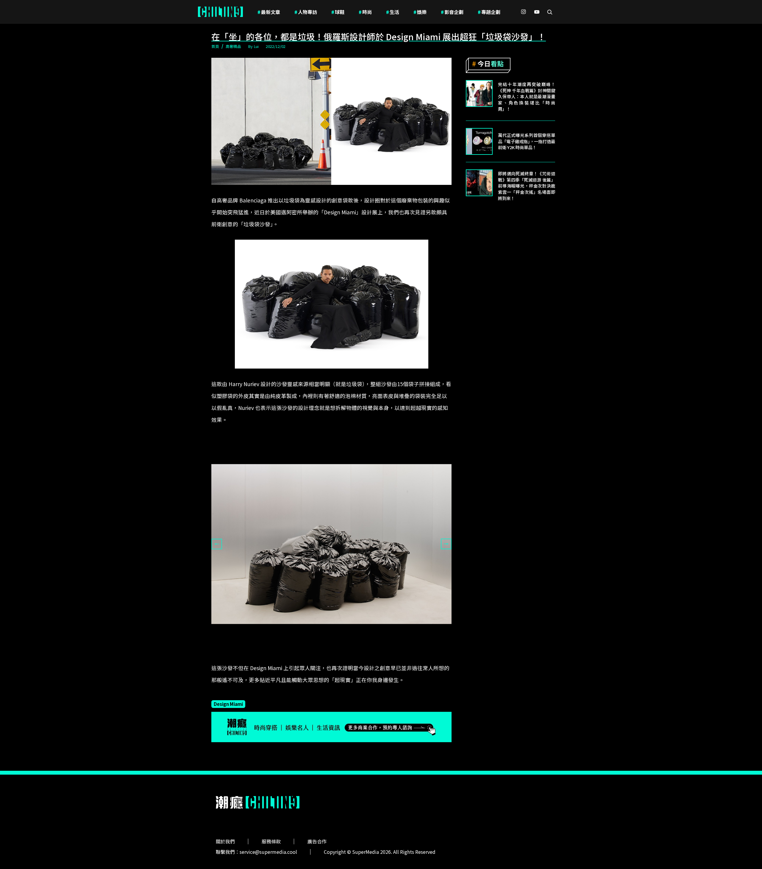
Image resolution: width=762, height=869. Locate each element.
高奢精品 (233, 46)
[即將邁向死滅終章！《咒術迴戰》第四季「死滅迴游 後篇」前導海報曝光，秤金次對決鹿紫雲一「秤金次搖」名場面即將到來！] (479, 182)
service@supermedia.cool (268, 851)
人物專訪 (305, 11)
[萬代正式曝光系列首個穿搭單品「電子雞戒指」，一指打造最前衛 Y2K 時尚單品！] (479, 141)
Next (446, 544)
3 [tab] (336, 657)
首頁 (215, 46)
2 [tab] (327, 657)
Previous (216, 544)
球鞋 (337, 11)
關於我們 (225, 841)
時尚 (365, 11)
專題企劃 (489, 11)
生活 (392, 11)
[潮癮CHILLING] (220, 12)
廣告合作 (317, 841)
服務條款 (271, 841)
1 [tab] (318, 657)
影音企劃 (452, 11)
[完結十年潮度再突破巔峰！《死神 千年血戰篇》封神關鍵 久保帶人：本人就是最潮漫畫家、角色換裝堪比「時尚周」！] (479, 93)
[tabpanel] (331, 544)
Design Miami (228, 703)
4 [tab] (345, 657)
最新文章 (268, 11)
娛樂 (420, 11)
